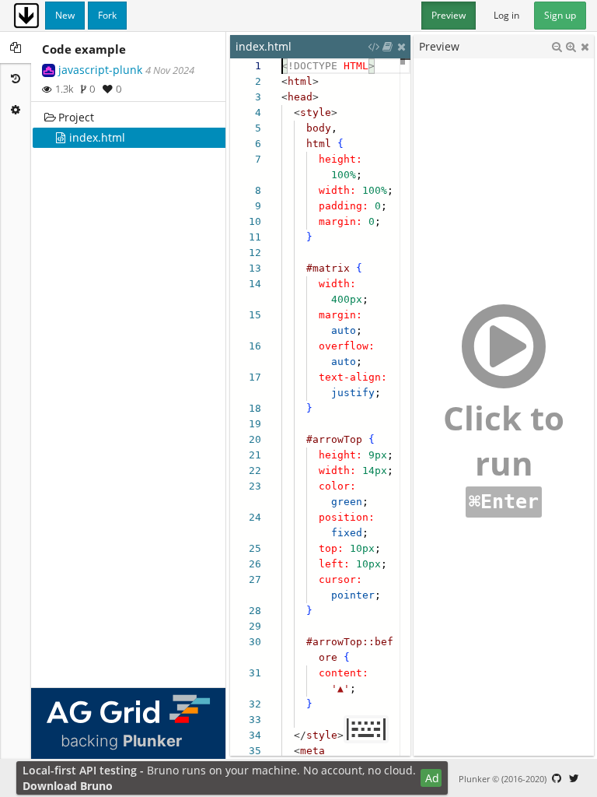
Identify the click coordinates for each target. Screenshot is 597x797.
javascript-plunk (100, 69)
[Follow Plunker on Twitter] (574, 778)
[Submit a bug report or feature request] (557, 778)
